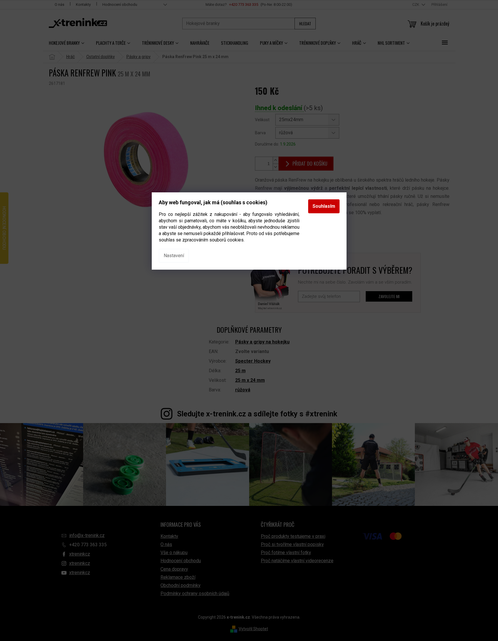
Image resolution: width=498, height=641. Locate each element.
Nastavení (174, 255)
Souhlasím (324, 206)
